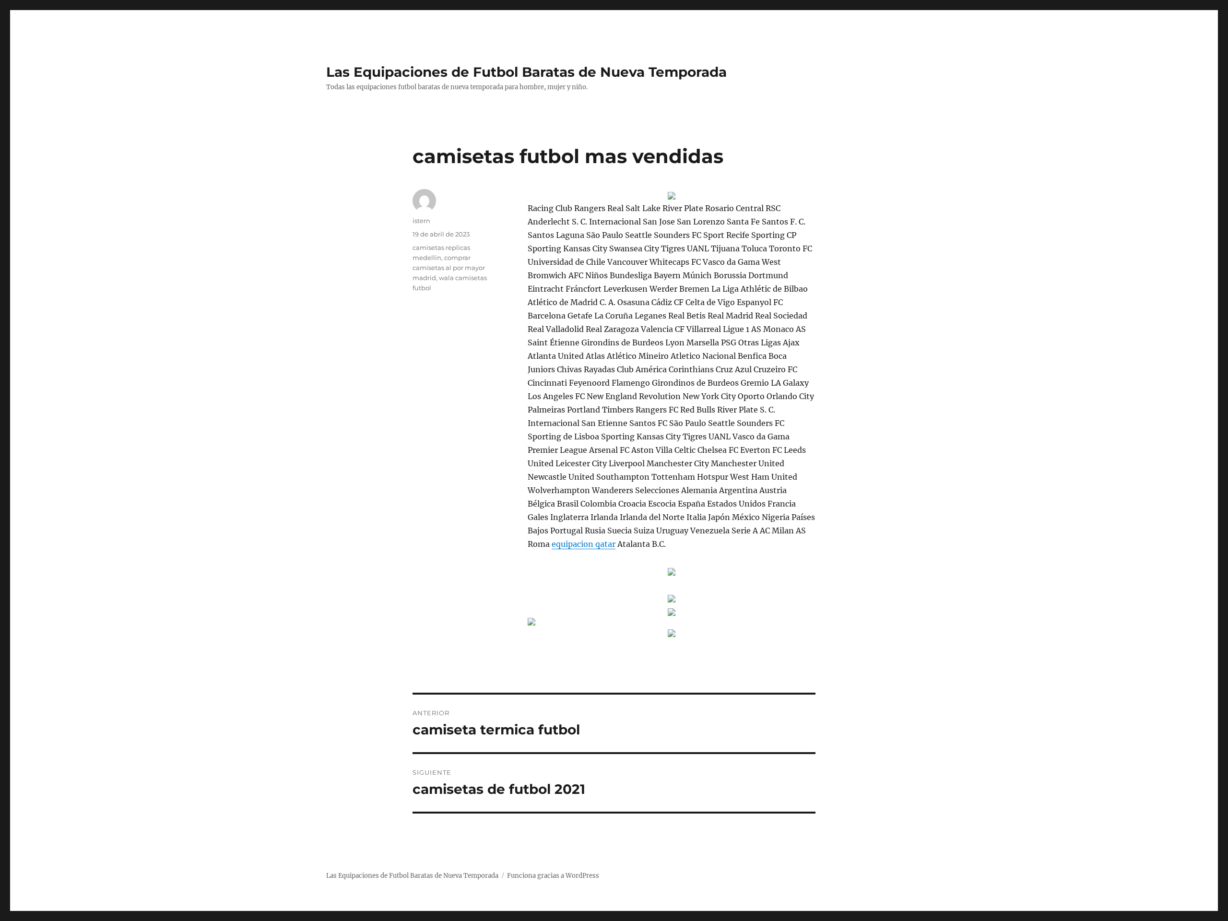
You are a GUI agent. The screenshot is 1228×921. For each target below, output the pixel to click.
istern (421, 220)
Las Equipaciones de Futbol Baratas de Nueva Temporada (526, 72)
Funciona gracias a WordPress (553, 876)
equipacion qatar (583, 544)
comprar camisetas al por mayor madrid (449, 268)
